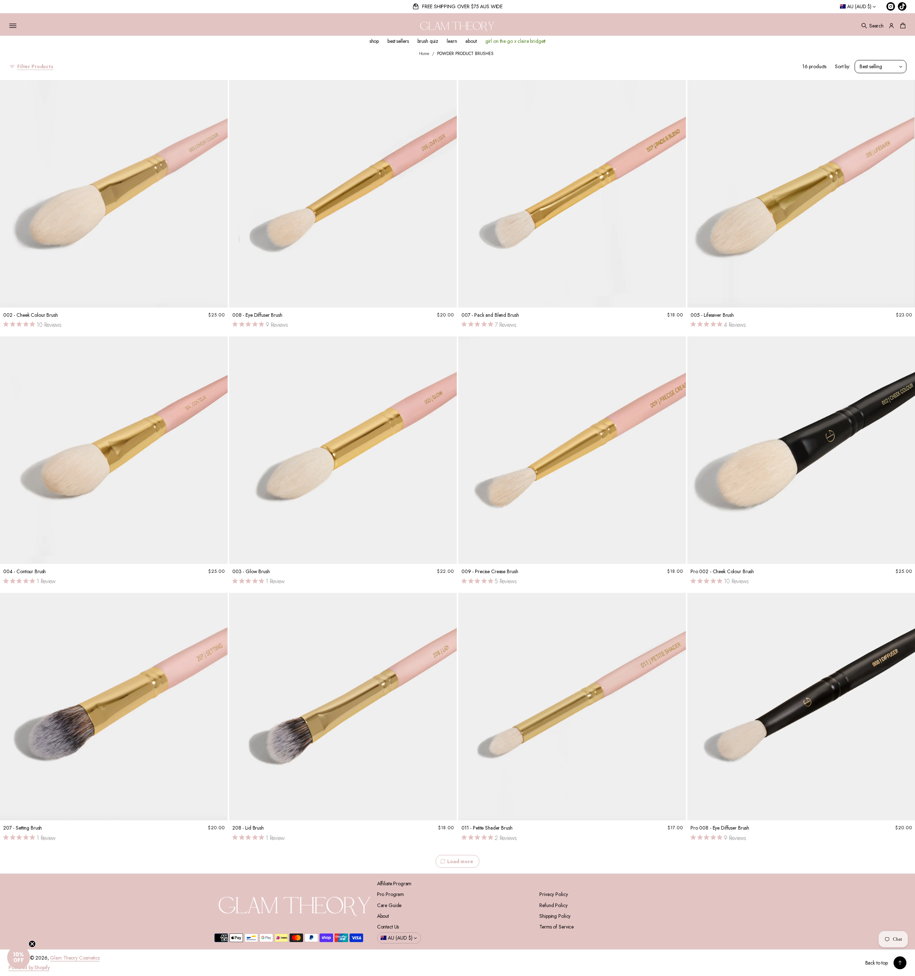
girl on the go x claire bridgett (515, 41)
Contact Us (388, 926)
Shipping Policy (554, 916)
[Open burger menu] (13, 25)
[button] (872, 26)
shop (374, 41)
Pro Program (390, 894)
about (470, 41)
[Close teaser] (32, 943)
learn (452, 41)
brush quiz (428, 41)
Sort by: (842, 66)
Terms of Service (556, 926)
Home (424, 53)
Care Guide (389, 905)
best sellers (398, 41)
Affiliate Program (394, 883)
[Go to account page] (891, 25)
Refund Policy (553, 905)
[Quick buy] (218, 297)
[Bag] (901, 25)
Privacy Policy (553, 894)
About (383, 916)
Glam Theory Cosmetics (74, 957)
